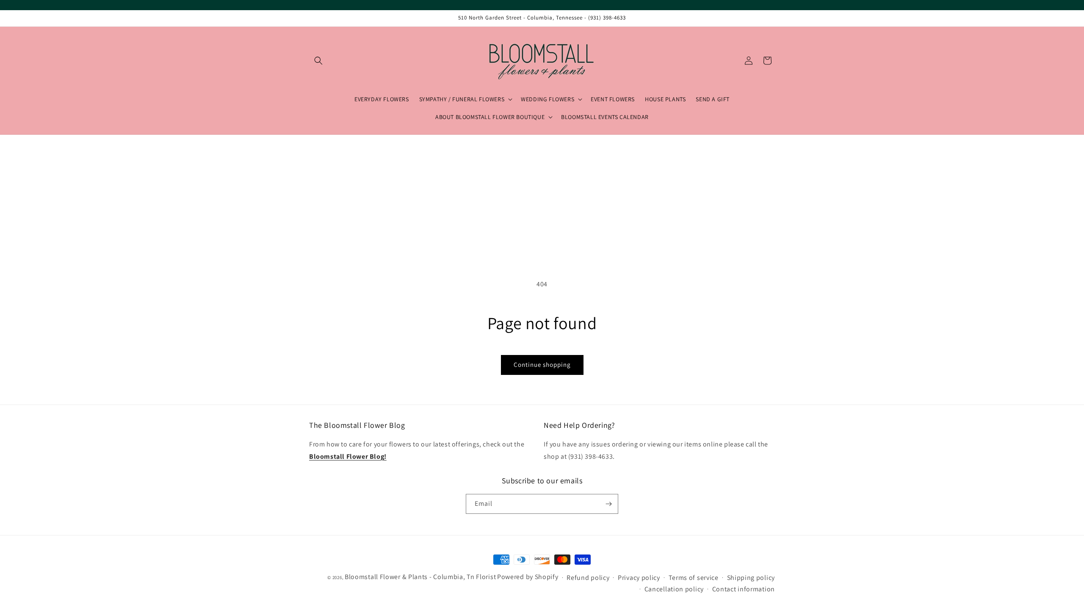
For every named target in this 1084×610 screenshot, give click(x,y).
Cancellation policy (674, 589)
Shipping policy (751, 577)
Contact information (743, 589)
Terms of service (694, 577)
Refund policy (588, 577)
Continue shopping (542, 364)
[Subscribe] (608, 504)
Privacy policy (639, 577)
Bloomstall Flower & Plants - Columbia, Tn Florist (420, 576)
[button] (318, 60)
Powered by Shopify (528, 576)
